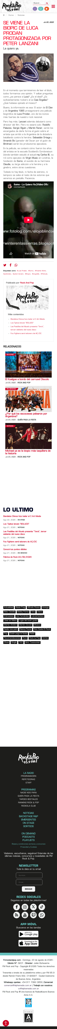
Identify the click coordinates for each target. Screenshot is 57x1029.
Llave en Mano (10, 621)
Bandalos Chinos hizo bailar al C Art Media (28, 319)
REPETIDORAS (28, 780)
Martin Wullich (10, 625)
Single (14, 642)
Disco (39, 612)
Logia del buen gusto (28, 621)
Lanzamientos (37, 616)
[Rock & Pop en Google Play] (28, 934)
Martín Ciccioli (25, 625)
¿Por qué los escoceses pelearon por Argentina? (26, 415)
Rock (25, 638)
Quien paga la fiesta (28, 796)
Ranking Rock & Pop (28, 803)
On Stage (10, 354)
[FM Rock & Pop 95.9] (10, 6)
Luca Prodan (22, 271)
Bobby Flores (23, 612)
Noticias (10, 426)
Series (45, 638)
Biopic (28, 274)
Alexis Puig (20, 608)
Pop (5, 634)
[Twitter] (4, 266)
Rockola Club (28, 806)
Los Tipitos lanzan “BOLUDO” (22, 323)
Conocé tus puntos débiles (15, 550)
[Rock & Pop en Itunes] (28, 943)
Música (37, 625)
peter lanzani (18, 274)
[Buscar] (47, 2)
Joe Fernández (22, 616)
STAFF (29, 783)
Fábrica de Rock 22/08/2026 (17, 557)
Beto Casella (9, 612)
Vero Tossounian (32, 642)
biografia (36, 274)
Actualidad (8, 608)
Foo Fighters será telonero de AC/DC (26, 333)
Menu (53, 7)
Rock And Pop (27, 283)
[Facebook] (10, 266)
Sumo (31, 271)
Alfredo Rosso (33, 608)
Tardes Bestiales (28, 799)
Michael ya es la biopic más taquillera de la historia (28, 452)
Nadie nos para (10, 629)
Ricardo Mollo (41, 271)
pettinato (7, 274)
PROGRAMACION (28, 776)
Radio (32, 634)
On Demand (11, 389)
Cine (33, 612)
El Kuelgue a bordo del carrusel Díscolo (27, 379)
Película (44, 274)
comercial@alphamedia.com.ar (18, 986)
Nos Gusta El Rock (42, 629)
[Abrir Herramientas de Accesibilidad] (6, 1023)
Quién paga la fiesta (27, 420)
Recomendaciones (12, 638)
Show (6, 642)
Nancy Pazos (25, 629)
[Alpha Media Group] (28, 1016)
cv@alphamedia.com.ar (28, 989)
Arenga (45, 608)
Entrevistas (9, 616)
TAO (21, 642)
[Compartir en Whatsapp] (16, 265)
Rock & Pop (34, 638)
